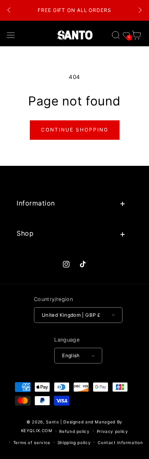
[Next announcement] (140, 10)
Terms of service (31, 442)
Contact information (120, 442)
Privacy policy (112, 431)
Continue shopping (74, 130)
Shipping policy (74, 442)
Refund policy (74, 431)
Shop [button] (25, 233)
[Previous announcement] (9, 10)
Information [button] (36, 203)
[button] (11, 35)
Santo (53, 421)
